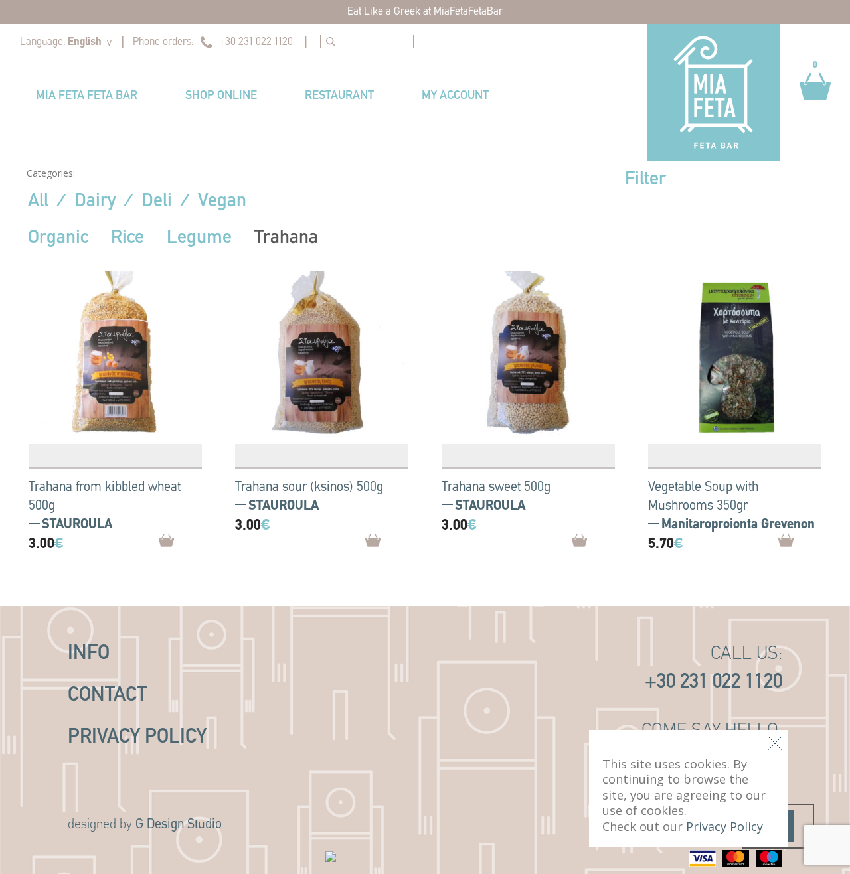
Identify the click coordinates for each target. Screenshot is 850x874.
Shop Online (221, 96)
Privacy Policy (137, 737)
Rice (127, 238)
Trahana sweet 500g (496, 487)
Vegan (222, 201)
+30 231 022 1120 (256, 42)
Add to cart (190, 545)
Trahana (286, 238)
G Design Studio (178, 825)
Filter (645, 180)
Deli (156, 201)
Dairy (95, 201)
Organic (58, 238)
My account (455, 96)
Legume (199, 238)
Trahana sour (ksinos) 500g (309, 487)
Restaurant (339, 96)
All (38, 201)
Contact (107, 696)
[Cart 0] (815, 106)
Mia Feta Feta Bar (86, 96)
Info (89, 654)
